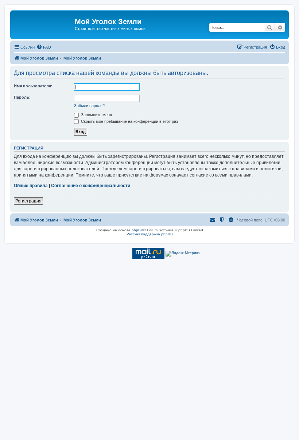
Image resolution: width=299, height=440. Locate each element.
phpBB (137, 230)
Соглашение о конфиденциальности (90, 185)
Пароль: (22, 97)
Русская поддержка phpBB (150, 234)
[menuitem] (43, 47)
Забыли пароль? (89, 105)
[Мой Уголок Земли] (43, 23)
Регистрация (28, 201)
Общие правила (31, 185)
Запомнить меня (96, 115)
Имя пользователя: (33, 86)
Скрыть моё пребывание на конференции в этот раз (129, 121)
